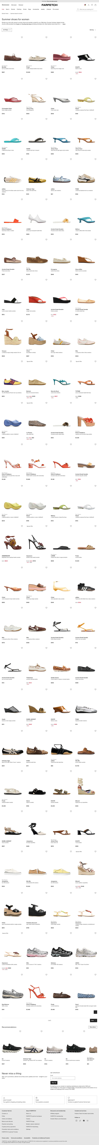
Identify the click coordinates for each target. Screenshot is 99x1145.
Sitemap (28, 1129)
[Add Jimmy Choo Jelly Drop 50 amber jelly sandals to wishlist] (95, 119)
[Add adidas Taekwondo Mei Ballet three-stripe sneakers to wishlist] (95, 567)
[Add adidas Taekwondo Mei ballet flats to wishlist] (71, 731)
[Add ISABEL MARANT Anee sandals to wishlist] (46, 689)
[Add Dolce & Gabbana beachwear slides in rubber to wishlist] (22, 199)
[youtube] (87, 1120)
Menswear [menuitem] (14, 4)
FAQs (37, 1100)
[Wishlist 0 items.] (92, 5)
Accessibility (27, 1137)
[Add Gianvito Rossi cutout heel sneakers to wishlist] (71, 361)
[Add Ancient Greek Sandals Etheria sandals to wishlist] (71, 279)
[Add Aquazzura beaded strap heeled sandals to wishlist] (46, 526)
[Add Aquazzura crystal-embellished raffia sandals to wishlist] (22, 933)
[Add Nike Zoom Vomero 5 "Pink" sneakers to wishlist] (46, 933)
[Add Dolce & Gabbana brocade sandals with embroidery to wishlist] (46, 974)
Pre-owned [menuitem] (56, 9)
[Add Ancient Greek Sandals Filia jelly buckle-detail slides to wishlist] (71, 199)
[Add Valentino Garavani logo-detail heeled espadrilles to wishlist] (46, 893)
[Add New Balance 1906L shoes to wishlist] (22, 974)
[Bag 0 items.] (95, 5)
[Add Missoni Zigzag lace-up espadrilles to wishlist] (95, 771)
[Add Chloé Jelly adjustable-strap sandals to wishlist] (71, 567)
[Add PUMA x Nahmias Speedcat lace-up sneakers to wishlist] (95, 159)
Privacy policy (5, 1137)
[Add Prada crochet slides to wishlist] (95, 526)
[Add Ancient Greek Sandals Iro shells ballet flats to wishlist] (95, 279)
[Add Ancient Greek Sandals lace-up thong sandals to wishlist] (22, 648)
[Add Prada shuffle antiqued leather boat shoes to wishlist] (46, 37)
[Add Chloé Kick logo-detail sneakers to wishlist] (71, 321)
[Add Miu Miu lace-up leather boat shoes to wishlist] (22, 37)
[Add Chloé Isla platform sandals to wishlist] (46, 321)
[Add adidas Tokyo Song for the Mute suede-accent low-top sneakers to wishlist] (22, 159)
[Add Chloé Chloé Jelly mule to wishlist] (71, 79)
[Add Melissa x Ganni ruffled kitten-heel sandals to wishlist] (95, 199)
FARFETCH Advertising (32, 1126)
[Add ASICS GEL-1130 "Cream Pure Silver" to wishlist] (95, 933)
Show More (93, 1027)
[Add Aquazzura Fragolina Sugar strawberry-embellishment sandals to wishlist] (95, 893)
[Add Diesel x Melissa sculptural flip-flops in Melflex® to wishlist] (95, 79)
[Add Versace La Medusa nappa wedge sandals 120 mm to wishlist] (22, 321)
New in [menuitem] (7, 9)
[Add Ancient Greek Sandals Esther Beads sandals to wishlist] (71, 608)
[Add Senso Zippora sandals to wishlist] (46, 771)
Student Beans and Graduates (58, 1118)
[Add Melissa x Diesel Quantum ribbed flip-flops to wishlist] (71, 486)
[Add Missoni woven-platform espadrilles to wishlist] (95, 851)
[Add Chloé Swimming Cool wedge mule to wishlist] (71, 37)
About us (28, 1113)
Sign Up (54, 1082)
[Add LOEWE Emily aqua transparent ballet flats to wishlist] (46, 199)
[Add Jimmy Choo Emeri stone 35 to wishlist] (71, 811)
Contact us (5, 1113)
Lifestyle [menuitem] (49, 9)
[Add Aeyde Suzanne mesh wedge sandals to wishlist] (22, 689)
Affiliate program (54, 1113)
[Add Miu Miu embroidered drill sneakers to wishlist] (46, 851)
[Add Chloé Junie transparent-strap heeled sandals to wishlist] (22, 567)
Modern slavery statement (33, 1124)
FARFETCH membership (56, 1116)
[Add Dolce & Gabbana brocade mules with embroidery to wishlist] (71, 444)
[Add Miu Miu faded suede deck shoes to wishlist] (46, 239)
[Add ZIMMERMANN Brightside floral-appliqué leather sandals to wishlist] (22, 526)
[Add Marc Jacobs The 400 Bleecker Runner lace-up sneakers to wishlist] (22, 361)
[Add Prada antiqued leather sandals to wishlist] (22, 771)
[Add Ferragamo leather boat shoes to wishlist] (71, 239)
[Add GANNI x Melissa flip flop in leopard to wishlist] (46, 119)
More (64, 24)
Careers (28, 1118)
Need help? (71, 1100)
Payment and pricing (7, 1124)
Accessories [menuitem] (36, 9)
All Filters (5, 29)
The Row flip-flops (26, 24)
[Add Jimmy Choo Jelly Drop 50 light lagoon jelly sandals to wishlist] (71, 119)
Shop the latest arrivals (52, 1)
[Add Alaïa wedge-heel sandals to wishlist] (46, 279)
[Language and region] (85, 5)
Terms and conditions (16, 1137)
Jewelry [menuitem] (43, 9)
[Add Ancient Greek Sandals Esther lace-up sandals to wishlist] (95, 608)
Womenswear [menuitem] (5, 4)
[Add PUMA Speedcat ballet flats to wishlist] (46, 731)
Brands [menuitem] (13, 9)
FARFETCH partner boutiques (34, 1116)
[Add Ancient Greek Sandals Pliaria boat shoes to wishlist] (22, 239)
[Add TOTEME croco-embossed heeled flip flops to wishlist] (95, 361)
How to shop (7, 1100)
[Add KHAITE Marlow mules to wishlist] (95, 37)
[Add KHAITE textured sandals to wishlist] (71, 771)
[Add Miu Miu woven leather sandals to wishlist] (95, 731)
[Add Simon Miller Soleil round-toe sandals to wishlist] (95, 239)
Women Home (5, 13)
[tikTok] (80, 1120)
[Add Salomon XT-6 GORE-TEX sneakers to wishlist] (71, 933)
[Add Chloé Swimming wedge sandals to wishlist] (46, 567)
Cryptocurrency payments (9, 1126)
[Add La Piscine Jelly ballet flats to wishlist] (46, 403)
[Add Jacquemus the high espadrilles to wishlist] (46, 811)
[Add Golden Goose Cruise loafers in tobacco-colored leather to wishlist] (71, 648)
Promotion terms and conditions (10, 1129)
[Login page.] (88, 5)
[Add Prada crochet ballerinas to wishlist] (71, 974)
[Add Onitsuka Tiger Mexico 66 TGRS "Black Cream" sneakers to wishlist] (22, 731)
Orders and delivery (7, 1118)
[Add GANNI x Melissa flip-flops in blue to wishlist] (22, 119)
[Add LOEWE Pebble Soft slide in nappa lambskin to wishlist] (71, 526)
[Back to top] (95, 1012)
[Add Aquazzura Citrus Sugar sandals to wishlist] (71, 893)
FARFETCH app (30, 1121)
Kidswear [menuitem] (21, 4)
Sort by (92, 29)
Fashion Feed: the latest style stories (84, 1113)
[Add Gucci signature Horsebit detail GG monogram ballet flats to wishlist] (95, 974)
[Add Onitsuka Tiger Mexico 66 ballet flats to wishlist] (46, 159)
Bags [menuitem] (29, 9)
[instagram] (76, 1120)
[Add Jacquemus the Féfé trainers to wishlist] (22, 851)
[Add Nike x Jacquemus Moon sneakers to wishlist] (46, 608)
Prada (17, 24)
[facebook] (84, 1120)
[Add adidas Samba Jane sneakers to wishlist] (71, 159)
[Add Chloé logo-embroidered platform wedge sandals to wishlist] (22, 893)
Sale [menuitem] (3, 9)
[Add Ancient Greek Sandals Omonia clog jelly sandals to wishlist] (95, 444)
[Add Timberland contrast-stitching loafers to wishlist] (46, 648)
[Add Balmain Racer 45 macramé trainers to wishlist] (46, 361)
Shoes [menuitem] (24, 9)
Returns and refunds (7, 1121)
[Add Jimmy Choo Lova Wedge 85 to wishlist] (46, 79)
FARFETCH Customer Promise (10, 1131)
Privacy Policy (71, 1087)
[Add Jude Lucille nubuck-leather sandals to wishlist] (22, 279)
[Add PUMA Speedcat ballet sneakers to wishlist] (95, 689)
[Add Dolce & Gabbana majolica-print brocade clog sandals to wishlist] (95, 403)
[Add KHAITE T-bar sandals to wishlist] (95, 811)
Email (51, 1075)
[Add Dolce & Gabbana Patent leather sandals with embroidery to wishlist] (46, 444)
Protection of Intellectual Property (41, 1137)
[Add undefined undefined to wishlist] (20, 1031)
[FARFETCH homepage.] (49, 5)
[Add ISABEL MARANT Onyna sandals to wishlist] (22, 811)
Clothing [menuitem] (19, 9)
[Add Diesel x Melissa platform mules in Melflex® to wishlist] (22, 403)
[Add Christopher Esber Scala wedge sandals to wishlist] (22, 79)
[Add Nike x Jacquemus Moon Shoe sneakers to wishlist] (95, 321)
